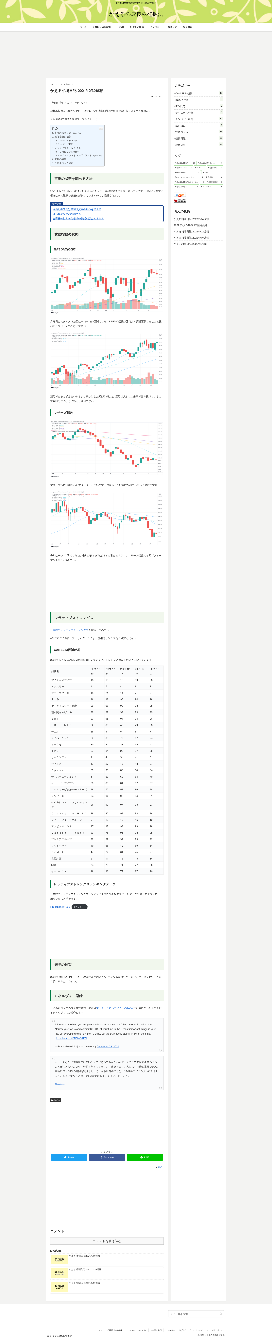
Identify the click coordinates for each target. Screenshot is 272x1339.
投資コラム (198, 132)
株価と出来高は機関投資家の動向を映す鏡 (77, 209)
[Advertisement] (136, 54)
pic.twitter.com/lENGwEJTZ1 (71, 1038)
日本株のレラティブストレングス (69, 630)
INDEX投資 (198, 99)
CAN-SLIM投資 (198, 93)
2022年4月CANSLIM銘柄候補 (190, 225)
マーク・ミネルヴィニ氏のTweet (114, 1008)
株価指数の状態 (62, 136)
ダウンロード (79, 906)
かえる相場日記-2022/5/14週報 (191, 219)
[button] (220, 1313)
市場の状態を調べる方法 (67, 132)
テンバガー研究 (198, 119)
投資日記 (56, 1100)
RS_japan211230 (60, 906)
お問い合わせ (217, 1330)
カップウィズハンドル (137, 1330)
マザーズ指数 (67, 144)
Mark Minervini (60, 1084)
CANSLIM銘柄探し (116, 1330)
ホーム (102, 1330)
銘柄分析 (198, 145)
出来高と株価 (156, 1330)
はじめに (198, 125)
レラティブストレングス (67, 148)
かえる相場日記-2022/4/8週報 (190, 243)
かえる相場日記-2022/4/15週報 (191, 237)
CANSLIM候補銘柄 (69, 151)
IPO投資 (198, 106)
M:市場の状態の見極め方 (67, 214)
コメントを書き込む (107, 1241)
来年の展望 (60, 159)
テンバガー (170, 1330)
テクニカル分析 (198, 112)
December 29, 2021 (108, 1046)
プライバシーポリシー (199, 1330)
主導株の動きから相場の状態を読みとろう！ (78, 218)
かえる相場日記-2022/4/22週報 (191, 231)
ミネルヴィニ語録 (64, 163)
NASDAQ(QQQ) (68, 140)
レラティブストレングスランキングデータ (81, 155)
